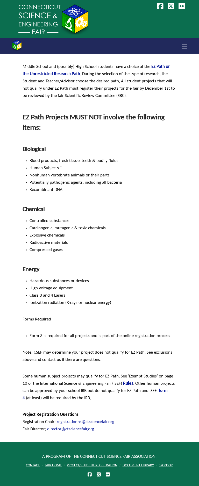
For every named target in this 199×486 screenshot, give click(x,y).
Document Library (138, 465)
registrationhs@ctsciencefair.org (85, 422)
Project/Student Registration (92, 465)
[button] (184, 46)
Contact (33, 465)
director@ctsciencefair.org (70, 429)
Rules (128, 383)
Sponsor (166, 465)
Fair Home (53, 465)
